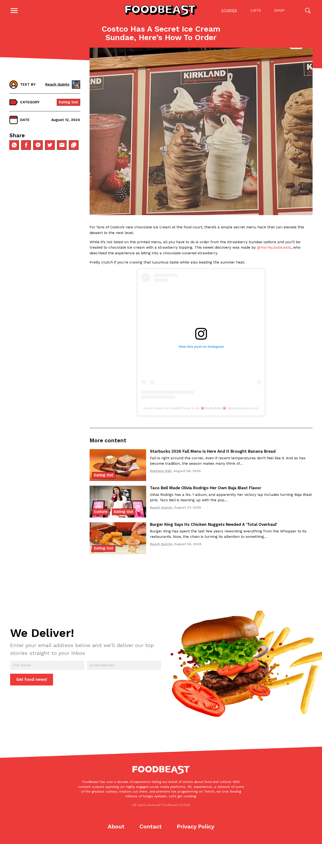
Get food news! (31, 679)
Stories (229, 10)
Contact (151, 826)
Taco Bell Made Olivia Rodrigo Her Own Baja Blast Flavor (205, 487)
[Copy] (73, 145)
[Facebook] (26, 145)
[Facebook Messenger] (38, 145)
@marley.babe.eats (274, 247)
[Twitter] (49, 145)
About (116, 826)
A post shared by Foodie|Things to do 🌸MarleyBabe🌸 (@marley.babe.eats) (201, 408)
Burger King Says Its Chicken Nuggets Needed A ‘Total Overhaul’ (213, 524)
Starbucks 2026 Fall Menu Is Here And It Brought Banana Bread (213, 451)
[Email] (61, 145)
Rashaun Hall (161, 471)
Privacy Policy (195, 826)
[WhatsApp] (14, 145)
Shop (279, 10)
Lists (256, 10)
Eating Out (68, 102)
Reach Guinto (57, 84)
